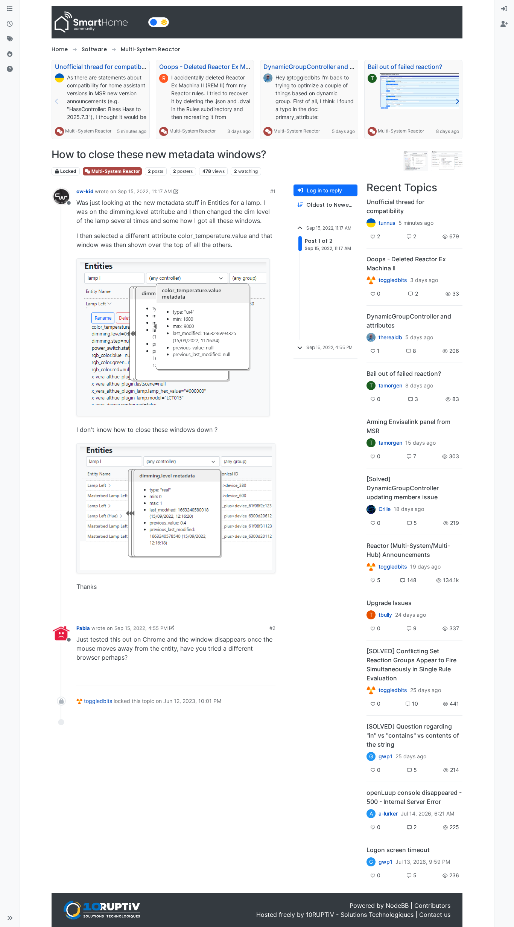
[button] (10, 918)
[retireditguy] (371, 280)
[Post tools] (269, 606)
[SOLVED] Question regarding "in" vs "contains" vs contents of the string (412, 735)
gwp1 (385, 756)
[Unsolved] (10, 69)
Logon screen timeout (398, 850)
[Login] (504, 9)
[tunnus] (371, 222)
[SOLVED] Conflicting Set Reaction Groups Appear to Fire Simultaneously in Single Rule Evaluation (411, 664)
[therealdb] (371, 337)
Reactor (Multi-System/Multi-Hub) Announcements (408, 550)
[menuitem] (504, 9)
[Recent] (10, 24)
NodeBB (397, 905)
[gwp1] (371, 690)
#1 (272, 191)
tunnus (387, 223)
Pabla (83, 628)
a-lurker (388, 813)
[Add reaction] (227, 606)
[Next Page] (457, 101)
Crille (385, 509)
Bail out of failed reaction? (405, 66)
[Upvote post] (241, 606)
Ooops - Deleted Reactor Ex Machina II (214, 66)
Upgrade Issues (389, 603)
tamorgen (390, 385)
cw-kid (84, 191)
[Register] (504, 24)
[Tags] (10, 39)
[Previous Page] (57, 101)
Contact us (434, 914)
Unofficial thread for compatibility (103, 66)
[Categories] (10, 9)
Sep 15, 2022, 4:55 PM (141, 628)
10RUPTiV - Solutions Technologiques (360, 914)
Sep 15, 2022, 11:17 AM (145, 191)
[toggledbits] (371, 566)
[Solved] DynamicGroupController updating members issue (402, 488)
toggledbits (98, 701)
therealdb (390, 337)
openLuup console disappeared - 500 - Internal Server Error (414, 797)
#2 (272, 628)
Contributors (432, 905)
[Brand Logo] (98, 22)
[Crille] (371, 509)
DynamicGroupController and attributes (320, 66)
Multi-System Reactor (88, 131)
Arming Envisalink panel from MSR (408, 426)
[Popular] (10, 54)
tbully (385, 614)
